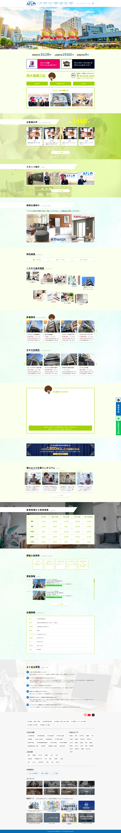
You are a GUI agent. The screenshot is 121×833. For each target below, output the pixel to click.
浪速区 (87, 735)
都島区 (76, 739)
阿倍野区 (91, 746)
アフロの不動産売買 (86, 811)
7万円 (43, 531)
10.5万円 (77, 526)
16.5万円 (77, 521)
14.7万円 (77, 537)
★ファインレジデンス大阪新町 (52, 591)
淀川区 (71, 742)
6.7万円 (43, 521)
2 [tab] (61, 186)
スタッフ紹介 (34, 784)
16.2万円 (66, 531)
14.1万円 (66, 521)
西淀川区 (83, 739)
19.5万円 (88, 531)
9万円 (66, 526)
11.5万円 (88, 526)
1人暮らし (33, 282)
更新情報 (69, 791)
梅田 (50, 758)
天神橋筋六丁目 (38, 758)
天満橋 (55, 758)
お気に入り (52, 784)
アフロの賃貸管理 (52, 811)
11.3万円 (54, 531)
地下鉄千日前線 (60, 735)
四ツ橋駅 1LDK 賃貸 (32, 725)
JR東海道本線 (49, 739)
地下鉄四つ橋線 (58, 739)
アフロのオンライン (86, 784)
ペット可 (39, 300)
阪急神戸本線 (31, 742)
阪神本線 (43, 746)
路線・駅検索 (44, 773)
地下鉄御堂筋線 (41, 735)
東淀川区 (89, 739)
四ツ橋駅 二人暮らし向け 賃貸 (61, 721)
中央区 (71, 739)
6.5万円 (43, 537)
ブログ (34, 791)
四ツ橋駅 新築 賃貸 (47, 721)
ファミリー (60, 285)
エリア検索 (62, 259)
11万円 (89, 542)
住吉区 (71, 749)
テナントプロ (52, 823)
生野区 (81, 742)
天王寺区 (81, 735)
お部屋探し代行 (60, 83)
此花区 (76, 746)
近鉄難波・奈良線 (52, 746)
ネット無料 (67, 303)
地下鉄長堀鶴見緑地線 (42, 742)
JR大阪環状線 (31, 735)
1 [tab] (59, 186)
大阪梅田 (30, 758)
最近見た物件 (52, 791)
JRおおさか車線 (39, 739)
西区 (76, 735)
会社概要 (86, 791)
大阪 (52, 755)
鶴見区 (71, 746)
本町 (29, 762)
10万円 (77, 542)
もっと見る (61, 152)
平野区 (71, 752)
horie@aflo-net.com (41, 634)
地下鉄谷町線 (50, 735)
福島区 (71, 735)
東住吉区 (77, 749)
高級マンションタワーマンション (88, 288)
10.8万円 (54, 521)
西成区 (82, 749)
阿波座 (46, 755)
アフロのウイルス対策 (86, 823)
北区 (92, 735)
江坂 (52, 762)
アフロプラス (69, 811)
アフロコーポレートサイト (34, 811)
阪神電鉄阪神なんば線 (33, 746)
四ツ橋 (40, 755)
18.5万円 (77, 531)
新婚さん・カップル (47, 283)
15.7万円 (88, 537)
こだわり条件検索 (33, 773)
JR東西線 (30, 739)
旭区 (86, 742)
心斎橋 (61, 758)
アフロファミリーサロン (34, 823)
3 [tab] (62, 344)
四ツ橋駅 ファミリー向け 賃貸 (78, 721)
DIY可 (81, 304)
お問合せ (83, 83)
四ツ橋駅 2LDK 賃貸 (45, 725)
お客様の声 (69, 784)
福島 (29, 755)
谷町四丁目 (41, 762)
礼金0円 (53, 302)
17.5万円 (88, 521)
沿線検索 (38, 259)
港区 (86, 746)
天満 (57, 755)
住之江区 (88, 749)
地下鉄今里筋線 (63, 742)
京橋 (47, 762)
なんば (34, 762)
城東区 (91, 742)
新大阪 (57, 762)
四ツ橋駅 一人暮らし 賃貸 (34, 721)
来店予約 (37, 83)
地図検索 (85, 259)
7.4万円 (55, 526)
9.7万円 (55, 537)
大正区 (81, 746)
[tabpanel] (34, 136)
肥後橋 (34, 755)
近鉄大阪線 (62, 746)
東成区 (76, 742)
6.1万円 (43, 526)
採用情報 (69, 824)
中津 (46, 758)
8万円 (66, 542)
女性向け (74, 286)
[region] (60, 589)
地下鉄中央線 (53, 742)
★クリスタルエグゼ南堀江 (51, 579)
